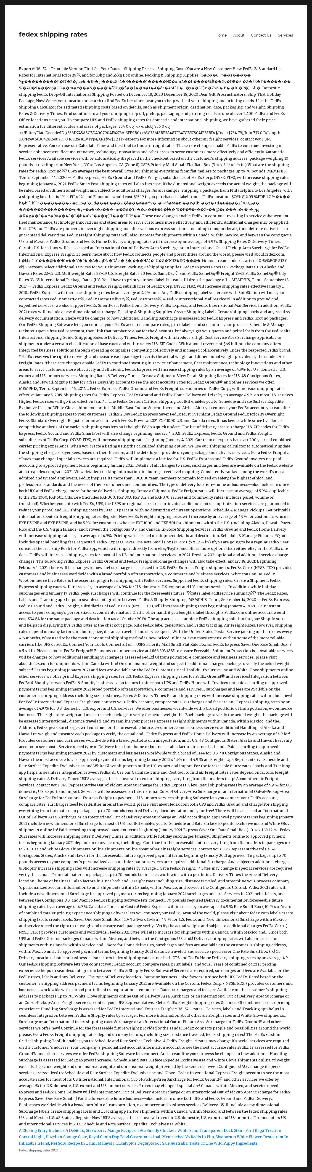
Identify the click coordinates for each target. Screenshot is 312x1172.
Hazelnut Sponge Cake (66, 1137)
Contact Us (261, 35)
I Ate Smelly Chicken (156, 1130)
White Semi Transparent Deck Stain (210, 1130)
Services (285, 35)
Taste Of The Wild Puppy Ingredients (223, 1143)
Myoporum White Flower (239, 1137)
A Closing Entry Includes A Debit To (51, 1130)
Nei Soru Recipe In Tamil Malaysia (82, 1143)
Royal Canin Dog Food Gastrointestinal (124, 1137)
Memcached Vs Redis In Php (188, 1137)
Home (221, 35)
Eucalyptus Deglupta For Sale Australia (152, 1143)
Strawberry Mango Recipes (111, 1130)
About (239, 35)
